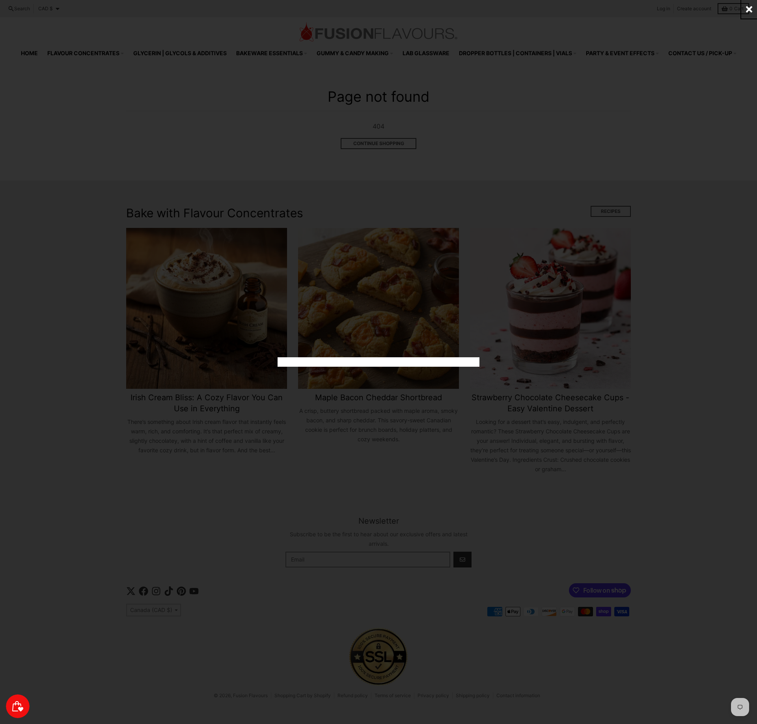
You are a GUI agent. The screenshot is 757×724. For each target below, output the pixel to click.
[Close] (749, 9)
